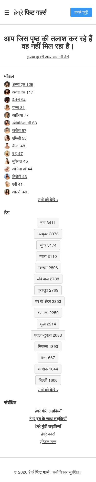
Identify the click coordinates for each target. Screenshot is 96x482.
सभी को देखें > (48, 199)
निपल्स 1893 (48, 346)
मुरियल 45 (20, 161)
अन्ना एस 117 (22, 92)
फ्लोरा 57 (19, 130)
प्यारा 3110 (48, 256)
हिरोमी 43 (19, 176)
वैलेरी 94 (19, 100)
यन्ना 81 (18, 107)
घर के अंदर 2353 (48, 301)
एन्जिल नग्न (48, 441)
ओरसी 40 (19, 192)
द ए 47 (17, 153)
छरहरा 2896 (48, 267)
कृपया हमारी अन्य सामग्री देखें (48, 57)
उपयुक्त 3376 (48, 234)
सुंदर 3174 (48, 245)
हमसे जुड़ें (81, 12)
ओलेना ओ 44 (22, 169)
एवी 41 (17, 184)
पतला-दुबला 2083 (48, 335)
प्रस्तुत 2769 (48, 290)
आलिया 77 (20, 115)
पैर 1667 (48, 357)
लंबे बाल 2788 (48, 279)
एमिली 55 (19, 138)
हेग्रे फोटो (48, 434)
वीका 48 (18, 146)
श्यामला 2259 (48, 312)
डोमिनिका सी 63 (24, 123)
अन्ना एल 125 (22, 84)
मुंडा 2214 (48, 324)
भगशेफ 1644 (48, 369)
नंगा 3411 (48, 222)
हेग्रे (30, 12)
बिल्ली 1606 (48, 380)
